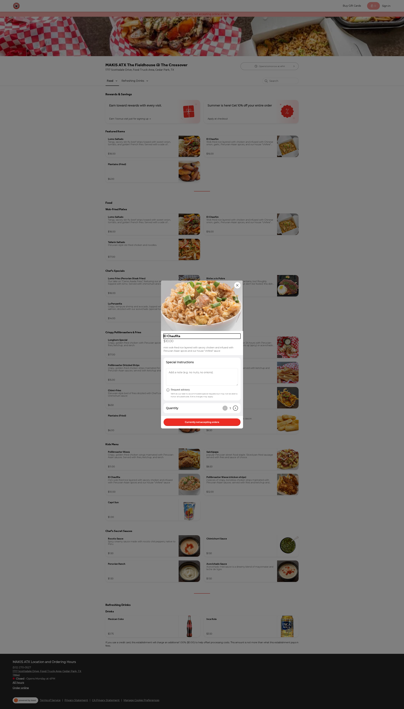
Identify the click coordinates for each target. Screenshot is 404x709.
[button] (202, 306)
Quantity (172, 408)
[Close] (237, 285)
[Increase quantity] (235, 408)
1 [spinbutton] (230, 408)
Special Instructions (180, 362)
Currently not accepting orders (202, 422)
